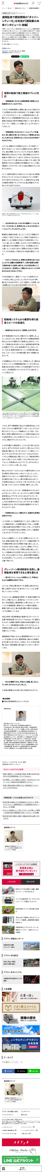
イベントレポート (7, 1114)
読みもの (10, 8)
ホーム (3, 8)
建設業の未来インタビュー (20, 8)
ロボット (6, 51)
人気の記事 (11, 882)
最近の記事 (30, 882)
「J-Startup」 (26, 619)
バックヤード (25, 1111)
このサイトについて (7, 1127)
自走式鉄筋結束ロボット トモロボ (16, 701)
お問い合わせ (25, 1133)
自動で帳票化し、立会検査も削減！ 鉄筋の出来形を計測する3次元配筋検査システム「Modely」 (21, 775)
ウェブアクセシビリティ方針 (9, 1133)
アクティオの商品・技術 (10, 1111)
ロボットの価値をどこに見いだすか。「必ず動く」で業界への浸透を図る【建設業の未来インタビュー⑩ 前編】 (21, 811)
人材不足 (13, 51)
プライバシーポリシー (27, 1127)
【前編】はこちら (6, 48)
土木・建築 (21, 51)
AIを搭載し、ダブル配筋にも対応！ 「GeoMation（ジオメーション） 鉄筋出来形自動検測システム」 (21, 780)
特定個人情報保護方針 (9, 1130)
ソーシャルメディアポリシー (29, 1130)
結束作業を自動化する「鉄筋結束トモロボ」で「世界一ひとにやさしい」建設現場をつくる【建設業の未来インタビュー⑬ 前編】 (21, 804)
